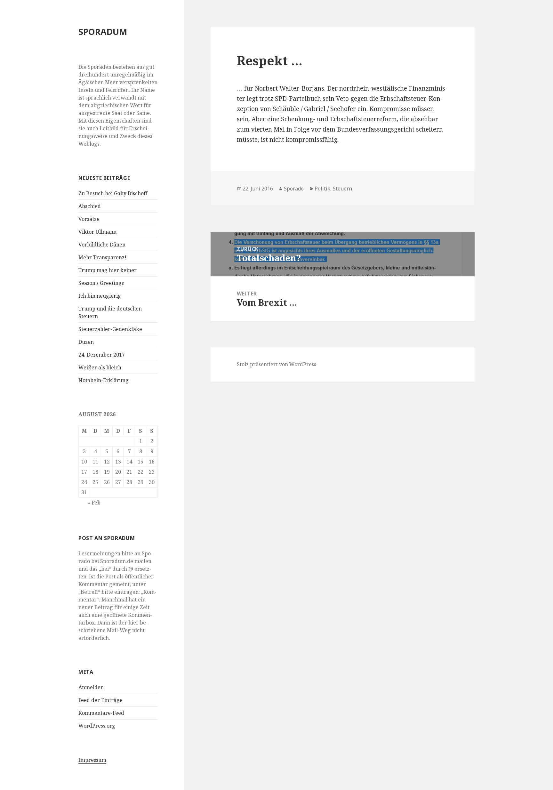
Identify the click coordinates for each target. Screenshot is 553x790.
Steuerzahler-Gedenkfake (110, 329)
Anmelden (91, 687)
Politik (322, 188)
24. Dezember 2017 (101, 354)
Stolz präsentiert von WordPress (276, 364)
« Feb (94, 502)
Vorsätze (89, 218)
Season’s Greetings (101, 282)
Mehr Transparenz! (102, 257)
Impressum (92, 759)
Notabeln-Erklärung (103, 380)
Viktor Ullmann (97, 231)
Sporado (294, 188)
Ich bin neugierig (99, 295)
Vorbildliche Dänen (101, 244)
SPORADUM (102, 31)
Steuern (342, 188)
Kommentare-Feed (101, 712)
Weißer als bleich (99, 367)
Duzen (86, 341)
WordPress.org (96, 725)
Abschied (89, 206)
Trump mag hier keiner (107, 270)
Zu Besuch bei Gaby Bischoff (112, 193)
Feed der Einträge (100, 700)
